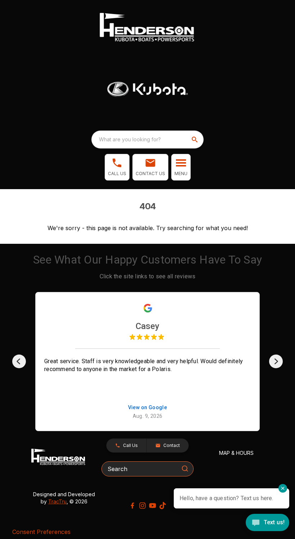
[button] (117, 167)
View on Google (147, 407)
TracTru (57, 501)
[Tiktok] (162, 505)
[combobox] (147, 139)
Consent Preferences (41, 531)
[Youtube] (152, 505)
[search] (195, 139)
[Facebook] (132, 505)
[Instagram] (142, 505)
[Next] (276, 361)
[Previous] (19, 361)
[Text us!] (267, 523)
